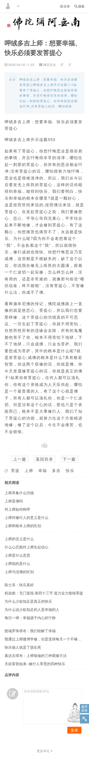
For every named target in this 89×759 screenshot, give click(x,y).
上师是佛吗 (14, 501)
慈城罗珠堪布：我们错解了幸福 (30, 630)
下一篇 (69, 459)
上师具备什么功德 (19, 492)
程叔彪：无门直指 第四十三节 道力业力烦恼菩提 (44, 593)
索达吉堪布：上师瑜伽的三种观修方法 (36, 655)
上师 (29, 470)
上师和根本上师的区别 (23, 525)
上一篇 (19, 459)
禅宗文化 (49, 64)
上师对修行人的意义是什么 (26, 517)
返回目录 (44, 459)
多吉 (56, 470)
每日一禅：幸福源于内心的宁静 (30, 617)
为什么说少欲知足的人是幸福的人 (32, 609)
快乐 (70, 470)
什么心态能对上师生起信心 (26, 547)
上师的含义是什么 (19, 538)
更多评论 (43, 750)
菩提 (15, 470)
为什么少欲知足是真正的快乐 (28, 601)
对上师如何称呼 (17, 509)
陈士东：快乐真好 (19, 584)
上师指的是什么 (17, 563)
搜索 (79, 6)
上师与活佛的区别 (19, 571)
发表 (74, 730)
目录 (65, 6)
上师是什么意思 (17, 555)
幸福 (42, 470)
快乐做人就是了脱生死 (23, 647)
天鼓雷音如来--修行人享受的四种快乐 (35, 663)
